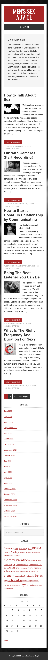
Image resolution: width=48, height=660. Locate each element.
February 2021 (10, 488)
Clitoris (6, 556)
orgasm (9, 575)
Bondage (15, 552)
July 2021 (8, 461)
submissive (15, 580)
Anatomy (23, 548)
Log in (37, 656)
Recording (32, 204)
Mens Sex (25, 571)
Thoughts (6, 585)
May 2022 (8, 433)
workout (10, 589)
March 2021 (8, 483)
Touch (18, 585)
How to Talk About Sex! (20, 97)
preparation (19, 576)
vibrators (34, 585)
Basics (30, 549)
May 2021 (8, 472)
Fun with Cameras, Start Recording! (20, 155)
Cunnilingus (9, 564)
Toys (23, 585)
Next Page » (23, 397)
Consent (33, 560)
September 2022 (10, 427)
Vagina (29, 585)
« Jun (6, 640)
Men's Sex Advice (24, 14)
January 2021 (9, 494)
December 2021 (10, 449)
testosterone (35, 581)
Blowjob (7, 552)
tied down (13, 585)
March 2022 (8, 438)
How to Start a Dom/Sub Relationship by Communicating (23, 215)
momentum (33, 571)
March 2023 (8, 422)
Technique (32, 386)
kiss (21, 571)
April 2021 (8, 477)
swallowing (26, 580)
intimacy (8, 571)
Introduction (15, 571)
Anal (16, 548)
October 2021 (9, 455)
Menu (26, 27)
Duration (39, 565)
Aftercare (9, 548)
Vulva (40, 585)
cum (39, 560)
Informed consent (34, 567)
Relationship (29, 576)
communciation (14, 555)
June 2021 (8, 466)
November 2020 (10, 505)
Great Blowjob (15, 567)
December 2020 (10, 499)
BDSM (36, 548)
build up (22, 552)
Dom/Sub (31, 266)
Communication (21, 146)
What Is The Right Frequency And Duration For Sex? (20, 335)
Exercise (6, 568)
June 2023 (8, 411)
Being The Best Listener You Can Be (22, 275)
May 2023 (8, 416)
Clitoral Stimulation (32, 552)
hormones (24, 568)
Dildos (18, 564)
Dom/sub (24, 564)
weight (6, 589)
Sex (29, 146)
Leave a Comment (13, 142)
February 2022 (10, 444)
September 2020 (10, 516)
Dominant (33, 564)
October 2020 (9, 510)
